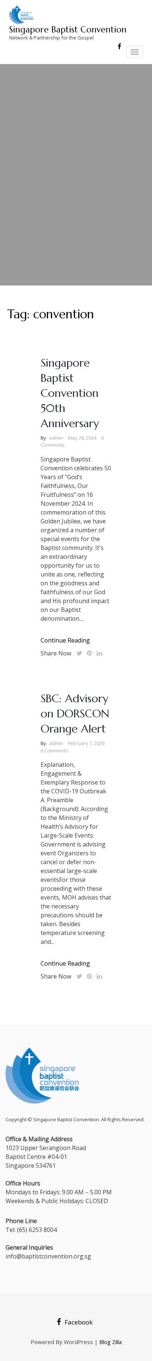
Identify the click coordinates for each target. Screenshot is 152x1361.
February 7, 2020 (86, 743)
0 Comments (54, 750)
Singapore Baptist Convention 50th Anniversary (70, 393)
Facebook (79, 1322)
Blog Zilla (110, 1342)
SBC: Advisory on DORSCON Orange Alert (75, 713)
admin (56, 437)
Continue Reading (65, 640)
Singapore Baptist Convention (68, 29)
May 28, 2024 (82, 437)
